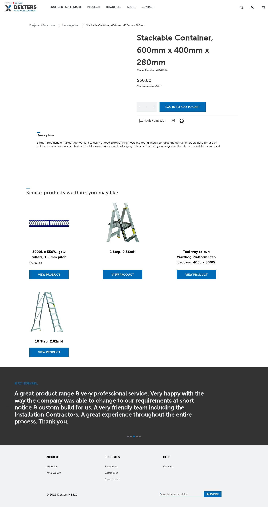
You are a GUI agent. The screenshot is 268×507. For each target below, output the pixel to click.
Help (166, 457)
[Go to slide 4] (137, 436)
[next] (261, 406)
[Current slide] (134, 436)
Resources (112, 457)
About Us (52, 457)
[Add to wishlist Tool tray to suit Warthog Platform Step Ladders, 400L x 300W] (210, 209)
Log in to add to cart (182, 107)
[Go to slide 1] (128, 436)
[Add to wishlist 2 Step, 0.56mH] (136, 209)
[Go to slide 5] (140, 436)
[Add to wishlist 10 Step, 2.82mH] (62, 299)
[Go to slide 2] (131, 436)
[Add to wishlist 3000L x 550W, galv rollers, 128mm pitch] (62, 209)
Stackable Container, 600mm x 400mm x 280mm (115, 25)
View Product (49, 274)
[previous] (7, 406)
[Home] (21, 7)
